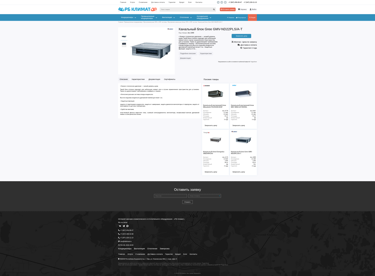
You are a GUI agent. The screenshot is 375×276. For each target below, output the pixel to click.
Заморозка (164, 249)
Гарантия (172, 2)
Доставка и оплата (158, 2)
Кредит (181, 2)
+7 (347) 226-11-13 (250, 2)
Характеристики (206, 53)
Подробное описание (188, 53)
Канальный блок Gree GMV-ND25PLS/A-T (241, 152)
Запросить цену (241, 36)
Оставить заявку (228, 9)
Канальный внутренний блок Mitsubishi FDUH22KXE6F (214, 106)
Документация (185, 58)
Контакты (199, 2)
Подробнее (253, 61)
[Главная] (137, 11)
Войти (254, 9)
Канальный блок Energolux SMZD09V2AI (213, 152)
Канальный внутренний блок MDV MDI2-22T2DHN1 (242, 106)
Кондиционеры (125, 249)
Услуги (132, 2)
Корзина (243, 9)
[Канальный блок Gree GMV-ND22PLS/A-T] (151, 71)
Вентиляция (139, 249)
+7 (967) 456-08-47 (235, 2)
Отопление (152, 249)
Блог (190, 2)
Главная (123, 2)
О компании (143, 2)
